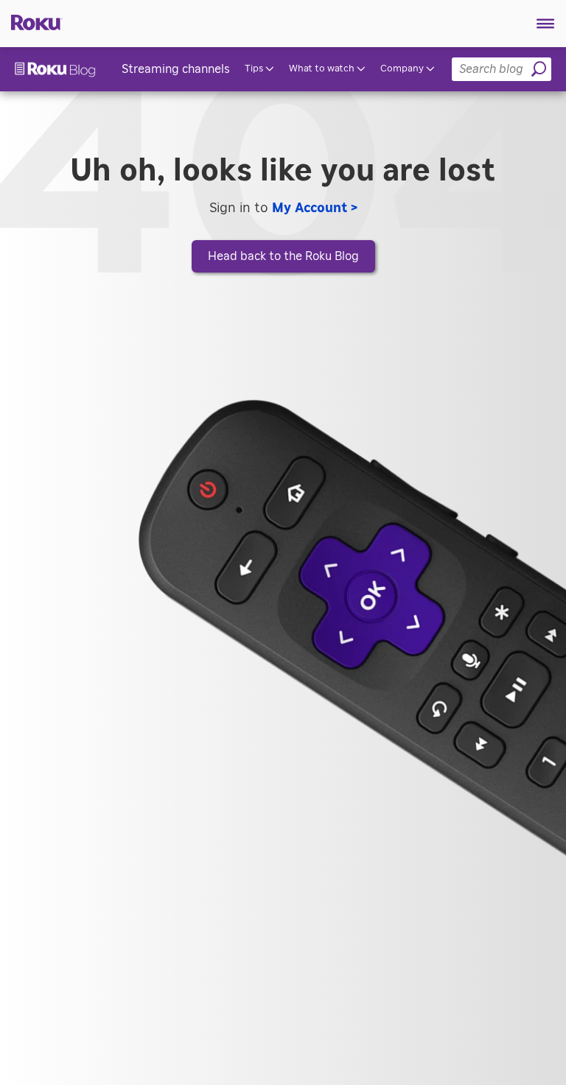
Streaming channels (176, 69)
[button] (545, 23)
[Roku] (31, 21)
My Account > (314, 208)
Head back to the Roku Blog (283, 256)
